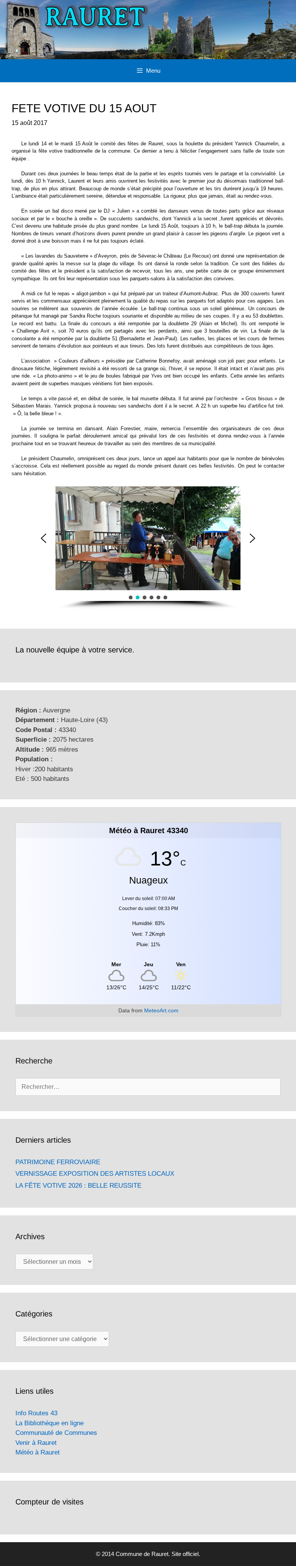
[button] (43, 538)
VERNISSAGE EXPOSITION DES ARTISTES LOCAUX (94, 1173)
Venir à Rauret (36, 1442)
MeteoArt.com (161, 1010)
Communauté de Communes (56, 1432)
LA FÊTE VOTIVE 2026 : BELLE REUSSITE (78, 1185)
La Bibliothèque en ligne (49, 1423)
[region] (148, 547)
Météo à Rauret (37, 1452)
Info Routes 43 (36, 1413)
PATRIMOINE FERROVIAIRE (57, 1162)
